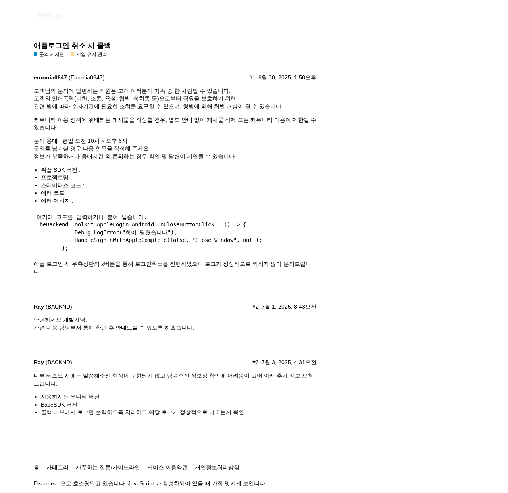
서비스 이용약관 (167, 467)
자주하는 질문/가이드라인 (108, 467)
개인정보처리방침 (217, 467)
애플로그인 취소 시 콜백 (72, 46)
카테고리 (57, 467)
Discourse (46, 483)
